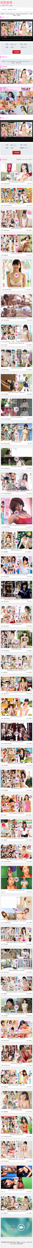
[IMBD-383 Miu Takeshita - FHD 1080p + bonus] (16, 941)
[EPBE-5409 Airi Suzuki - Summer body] (16, 391)
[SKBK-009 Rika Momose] (16, 647)
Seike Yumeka (25, 159)
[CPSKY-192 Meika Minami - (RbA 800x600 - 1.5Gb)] (16, 837)
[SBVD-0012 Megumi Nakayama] (16, 740)
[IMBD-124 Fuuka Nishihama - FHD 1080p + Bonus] (16, 690)
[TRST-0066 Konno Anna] (16, 787)
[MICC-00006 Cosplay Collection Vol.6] (16, 889)
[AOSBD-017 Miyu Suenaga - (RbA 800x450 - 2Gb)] (16, 1012)
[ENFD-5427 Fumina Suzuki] (16, 1062)
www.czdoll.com (14, 1243)
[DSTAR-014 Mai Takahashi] (16, 1108)
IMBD (14, 9)
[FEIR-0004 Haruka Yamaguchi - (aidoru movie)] (16, 490)
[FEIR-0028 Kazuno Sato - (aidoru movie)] (16, 1037)
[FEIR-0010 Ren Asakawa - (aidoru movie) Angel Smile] (16, 573)
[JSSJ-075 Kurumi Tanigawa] (16, 415)
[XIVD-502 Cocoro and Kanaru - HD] (16, 202)
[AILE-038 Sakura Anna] (16, 623)
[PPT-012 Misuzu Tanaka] (16, 440)
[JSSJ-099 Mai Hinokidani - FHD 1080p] (16, 286)
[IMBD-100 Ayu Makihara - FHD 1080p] (16, 1083)
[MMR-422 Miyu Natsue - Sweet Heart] (16, 969)
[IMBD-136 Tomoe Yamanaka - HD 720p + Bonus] (16, 858)
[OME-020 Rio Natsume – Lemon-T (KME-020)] (16, 317)
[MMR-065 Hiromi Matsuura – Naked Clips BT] (16, 919)
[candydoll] (6, 6)
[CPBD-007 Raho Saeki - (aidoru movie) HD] (16, 762)
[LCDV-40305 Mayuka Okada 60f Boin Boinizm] (16, 524)
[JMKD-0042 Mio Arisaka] (16, 366)
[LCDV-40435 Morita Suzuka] (16, 252)
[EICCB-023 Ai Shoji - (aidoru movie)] (16, 341)
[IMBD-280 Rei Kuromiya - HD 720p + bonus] (16, 1210)
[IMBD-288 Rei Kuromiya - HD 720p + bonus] (16, 669)
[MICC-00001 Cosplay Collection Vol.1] (16, 1188)
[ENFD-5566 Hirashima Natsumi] (16, 1133)
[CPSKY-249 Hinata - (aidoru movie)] (16, 812)
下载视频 (16, 52)
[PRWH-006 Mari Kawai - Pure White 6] (16, 1158)
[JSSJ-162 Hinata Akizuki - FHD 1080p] (16, 180)
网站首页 (10, 9)
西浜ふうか (13, 44)
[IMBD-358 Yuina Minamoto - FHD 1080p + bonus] (16, 990)
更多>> (31, 159)
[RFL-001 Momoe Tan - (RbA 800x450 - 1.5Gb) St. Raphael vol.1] (16, 598)
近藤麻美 (18, 159)
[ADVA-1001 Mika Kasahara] (16, 715)
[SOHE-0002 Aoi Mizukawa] (16, 465)
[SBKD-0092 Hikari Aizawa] (16, 227)
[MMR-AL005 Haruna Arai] (16, 548)
